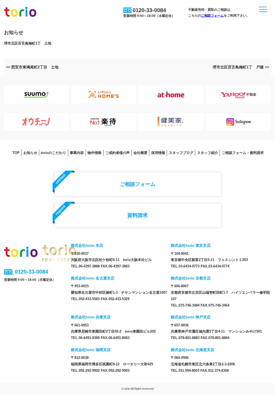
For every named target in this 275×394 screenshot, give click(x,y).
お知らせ (30, 153)
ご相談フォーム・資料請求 (243, 153)
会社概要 (140, 153)
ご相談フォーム (212, 15)
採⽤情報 (158, 153)
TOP (16, 153)
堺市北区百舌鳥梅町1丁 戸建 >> (241, 67)
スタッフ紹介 (207, 153)
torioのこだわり (53, 153)
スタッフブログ (181, 153)
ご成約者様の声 (117, 153)
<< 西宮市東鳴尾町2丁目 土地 (32, 67)
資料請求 (137, 215)
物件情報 (95, 153)
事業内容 (77, 153)
